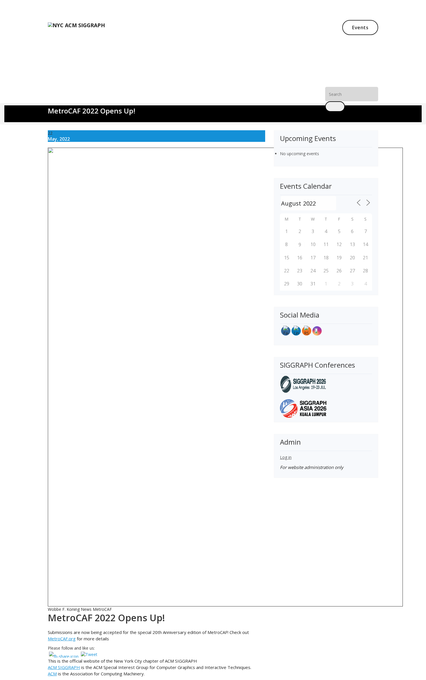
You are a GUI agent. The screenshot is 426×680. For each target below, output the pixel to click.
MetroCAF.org (62, 638)
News (86, 99)
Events (360, 27)
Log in (286, 457)
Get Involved (148, 99)
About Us (111, 99)
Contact (183, 99)
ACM (52, 674)
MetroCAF (102, 609)
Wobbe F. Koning (64, 609)
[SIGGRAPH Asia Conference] (303, 408)
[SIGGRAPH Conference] (303, 383)
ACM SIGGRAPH (64, 667)
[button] (335, 106)
